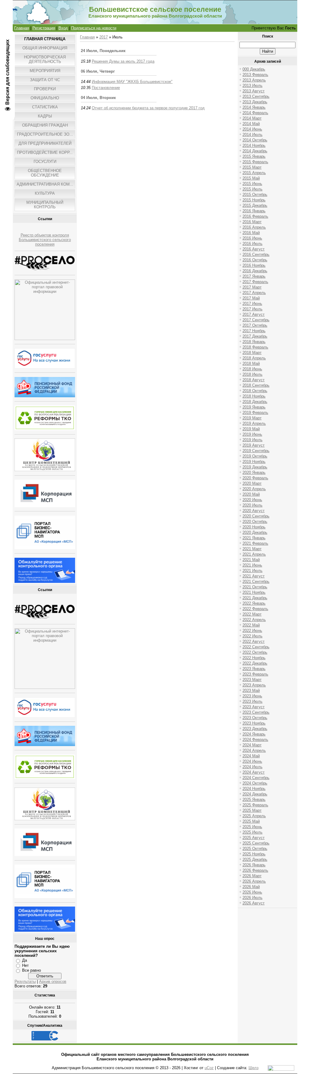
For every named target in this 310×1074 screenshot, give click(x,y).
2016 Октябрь (254, 260)
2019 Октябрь (254, 456)
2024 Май (251, 756)
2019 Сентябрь (255, 450)
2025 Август (253, 837)
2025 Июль (252, 832)
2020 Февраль (255, 478)
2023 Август (253, 707)
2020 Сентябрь (255, 516)
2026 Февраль (255, 870)
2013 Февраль (255, 74)
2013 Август (253, 91)
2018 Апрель (254, 358)
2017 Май (251, 298)
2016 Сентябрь (255, 254)
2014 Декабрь (254, 151)
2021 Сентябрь (255, 581)
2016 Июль (252, 243)
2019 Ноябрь (253, 461)
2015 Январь (253, 156)
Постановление (106, 87)
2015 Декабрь (254, 205)
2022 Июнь (252, 630)
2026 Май (251, 886)
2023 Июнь (252, 696)
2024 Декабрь (254, 794)
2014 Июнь (252, 129)
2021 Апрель (254, 554)
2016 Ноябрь (253, 265)
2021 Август (253, 576)
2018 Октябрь (254, 390)
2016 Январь (253, 211)
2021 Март (252, 549)
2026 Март (252, 876)
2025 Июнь (252, 827)
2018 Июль (252, 374)
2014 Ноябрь (253, 145)
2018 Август (253, 380)
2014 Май (251, 123)
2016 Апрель (254, 227)
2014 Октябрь (254, 140)
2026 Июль (252, 897)
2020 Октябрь (254, 521)
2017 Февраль (255, 281)
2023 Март (252, 679)
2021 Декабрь (254, 598)
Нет (25, 965)
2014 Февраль (255, 113)
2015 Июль (252, 189)
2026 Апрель (254, 881)
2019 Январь (253, 407)
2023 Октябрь (254, 717)
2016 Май (251, 232)
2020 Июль (252, 505)
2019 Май (251, 429)
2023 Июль (252, 701)
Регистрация (43, 28)
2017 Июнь (252, 303)
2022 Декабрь (254, 663)
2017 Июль (252, 309)
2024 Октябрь (254, 783)
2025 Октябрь (254, 848)
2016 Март (252, 222)
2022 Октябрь (254, 652)
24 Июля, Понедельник (103, 50)
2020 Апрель (254, 489)
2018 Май (251, 363)
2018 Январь (253, 341)
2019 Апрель (254, 423)
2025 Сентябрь (255, 843)
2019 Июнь (252, 434)
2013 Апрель (254, 80)
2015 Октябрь (254, 194)
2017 (103, 37)
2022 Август (253, 641)
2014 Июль (252, 134)
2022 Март (252, 614)
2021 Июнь (252, 565)
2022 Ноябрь (253, 658)
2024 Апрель (254, 750)
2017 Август (253, 314)
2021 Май (251, 559)
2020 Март (252, 483)
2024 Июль (252, 767)
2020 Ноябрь (253, 527)
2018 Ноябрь (253, 396)
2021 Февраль (255, 543)
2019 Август (253, 445)
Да (24, 960)
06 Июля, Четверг (98, 71)
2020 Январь (253, 472)
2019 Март (252, 418)
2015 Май (251, 178)
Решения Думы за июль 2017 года (123, 61)
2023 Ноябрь (253, 723)
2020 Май (251, 494)
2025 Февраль (255, 805)
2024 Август (253, 772)
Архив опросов (52, 981)
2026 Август (253, 903)
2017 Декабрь (254, 336)
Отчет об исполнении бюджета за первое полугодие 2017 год (148, 108)
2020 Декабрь (254, 532)
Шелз (254, 1068)
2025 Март (252, 810)
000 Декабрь (253, 69)
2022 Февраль (255, 608)
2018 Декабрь (254, 401)
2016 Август (253, 249)
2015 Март (252, 167)
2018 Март (252, 352)
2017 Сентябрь (255, 320)
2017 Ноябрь (253, 331)
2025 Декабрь (254, 859)
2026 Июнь (252, 892)
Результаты (25, 981)
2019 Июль (252, 440)
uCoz (209, 1068)
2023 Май (251, 690)
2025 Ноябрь (253, 854)
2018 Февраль (255, 347)
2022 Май (251, 625)
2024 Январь (253, 734)
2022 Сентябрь (255, 647)
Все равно (31, 970)
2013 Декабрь (254, 102)
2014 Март (252, 118)
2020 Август (253, 510)
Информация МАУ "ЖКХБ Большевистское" (132, 81)
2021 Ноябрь (253, 592)
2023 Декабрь (254, 728)
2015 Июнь (252, 183)
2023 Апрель (254, 685)
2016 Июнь (252, 238)
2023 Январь (253, 668)
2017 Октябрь (254, 325)
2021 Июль (252, 570)
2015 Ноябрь (253, 200)
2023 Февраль (255, 674)
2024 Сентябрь (255, 777)
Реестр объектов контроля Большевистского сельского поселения (45, 239)
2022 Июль (252, 636)
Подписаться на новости (93, 28)
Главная (21, 28)
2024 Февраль (255, 739)
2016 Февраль (255, 216)
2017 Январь (253, 276)
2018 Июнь (252, 369)
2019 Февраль (255, 412)
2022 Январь (253, 603)
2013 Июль (252, 85)
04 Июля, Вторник (98, 97)
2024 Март (252, 745)
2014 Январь (253, 107)
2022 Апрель (254, 619)
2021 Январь (253, 538)
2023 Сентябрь (255, 712)
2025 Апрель (254, 816)
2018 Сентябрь (255, 385)
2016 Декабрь (254, 271)
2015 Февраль (255, 162)
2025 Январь (253, 799)
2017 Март (252, 287)
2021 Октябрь (254, 587)
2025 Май (251, 821)
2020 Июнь (252, 499)
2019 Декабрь (254, 467)
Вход (63, 28)
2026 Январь (253, 865)
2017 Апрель (254, 292)
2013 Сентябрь (255, 96)
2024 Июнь (252, 761)
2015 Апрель (254, 172)
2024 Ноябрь (253, 788)
